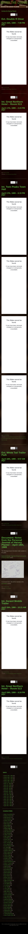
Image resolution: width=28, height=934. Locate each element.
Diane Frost (7, 841)
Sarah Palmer (7, 908)
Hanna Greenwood (15, 438)
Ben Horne (7, 436)
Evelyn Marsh (7, 853)
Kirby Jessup (7, 882)
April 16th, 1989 (8, 801)
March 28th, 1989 (8, 780)
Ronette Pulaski (8, 902)
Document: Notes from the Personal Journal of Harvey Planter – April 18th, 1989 (12, 542)
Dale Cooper (18, 436)
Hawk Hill (6, 866)
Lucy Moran (7, 890)
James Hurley (7, 871)
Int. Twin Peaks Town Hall (13, 188)
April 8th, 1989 (7, 791)
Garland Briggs (8, 89)
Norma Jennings (8, 894)
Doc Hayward (23, 436)
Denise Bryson (7, 839)
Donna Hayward (14, 758)
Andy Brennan (7, 817)
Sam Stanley (7, 907)
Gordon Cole (7, 858)
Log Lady (5, 440)
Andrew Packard (8, 816)
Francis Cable (7, 855)
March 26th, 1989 (8, 777)
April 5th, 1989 (7, 790)
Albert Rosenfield (8, 814)
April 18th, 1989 (6, 523)
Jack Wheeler (7, 869)
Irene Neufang (7, 868)
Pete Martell (7, 896)
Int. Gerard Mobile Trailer (11, 602)
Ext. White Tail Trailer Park (13, 453)
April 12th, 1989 (8, 797)
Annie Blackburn (8, 819)
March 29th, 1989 (8, 782)
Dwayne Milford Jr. (8, 438)
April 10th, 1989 (8, 794)
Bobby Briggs (7, 828)
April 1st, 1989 (7, 783)
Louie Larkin (7, 888)
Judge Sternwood (8, 880)
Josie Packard (7, 879)
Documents (4, 583)
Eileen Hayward (7, 852)
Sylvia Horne (7, 912)
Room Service (7, 904)
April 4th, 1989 (7, 788)
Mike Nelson (7, 891)
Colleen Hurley (7, 834)
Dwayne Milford (8, 849)
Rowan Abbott (7, 905)
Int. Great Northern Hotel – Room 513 (12, 102)
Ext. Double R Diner (12, 19)
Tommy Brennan (8, 913)
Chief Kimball (7, 833)
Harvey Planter (14, 89)
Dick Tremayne (7, 842)
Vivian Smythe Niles (8, 915)
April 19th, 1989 (6, 757)
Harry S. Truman (8, 863)
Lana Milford (7, 883)
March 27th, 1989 (8, 779)
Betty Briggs (7, 825)
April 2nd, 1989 (7, 785)
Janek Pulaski (7, 872)
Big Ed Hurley (7, 827)
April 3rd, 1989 (7, 786)
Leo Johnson (7, 885)
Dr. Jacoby (3, 438)
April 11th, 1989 (8, 796)
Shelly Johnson (7, 910)
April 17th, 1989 (6, 172)
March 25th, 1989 (8, 775)
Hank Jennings (7, 860)
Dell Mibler (6, 838)
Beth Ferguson (7, 823)
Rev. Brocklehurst (8, 901)
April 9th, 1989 (7, 793)
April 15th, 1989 (6, 87)
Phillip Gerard (19, 525)
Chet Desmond (8, 174)
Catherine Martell (13, 436)
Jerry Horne (6, 874)
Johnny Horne (7, 877)
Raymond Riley (7, 899)
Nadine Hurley (7, 893)
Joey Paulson (7, 875)
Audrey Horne (7, 820)
